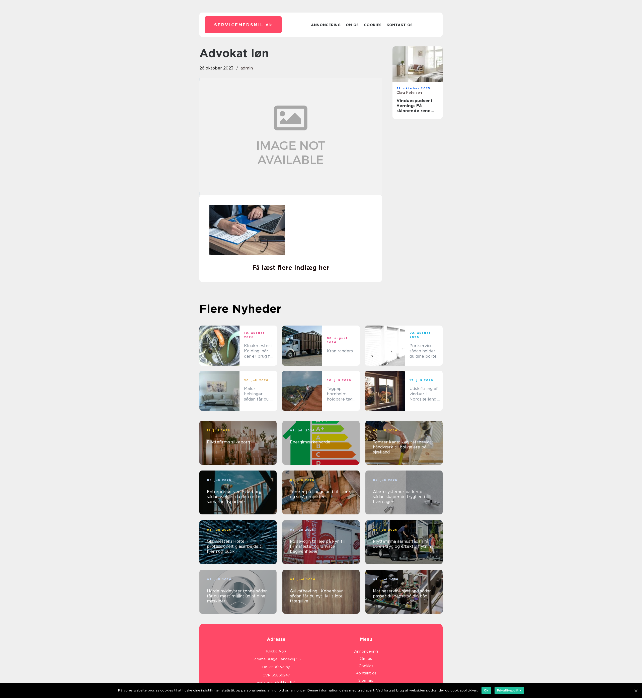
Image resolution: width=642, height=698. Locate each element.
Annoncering (326, 25)
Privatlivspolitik (509, 690)
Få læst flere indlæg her (290, 267)
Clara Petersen (409, 92)
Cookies (373, 25)
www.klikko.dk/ (281, 682)
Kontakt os (400, 25)
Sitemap (365, 680)
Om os (352, 25)
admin (246, 68)
